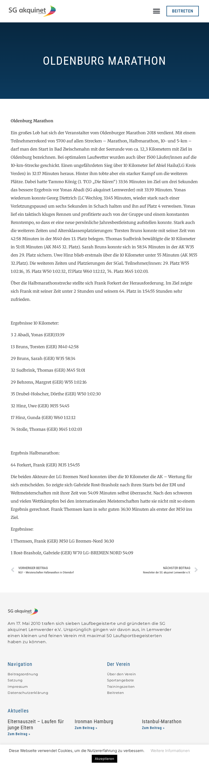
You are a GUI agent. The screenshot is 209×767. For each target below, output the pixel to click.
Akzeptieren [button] (104, 759)
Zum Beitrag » (19, 734)
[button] (156, 11)
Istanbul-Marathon (162, 721)
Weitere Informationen (170, 750)
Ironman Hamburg (94, 721)
